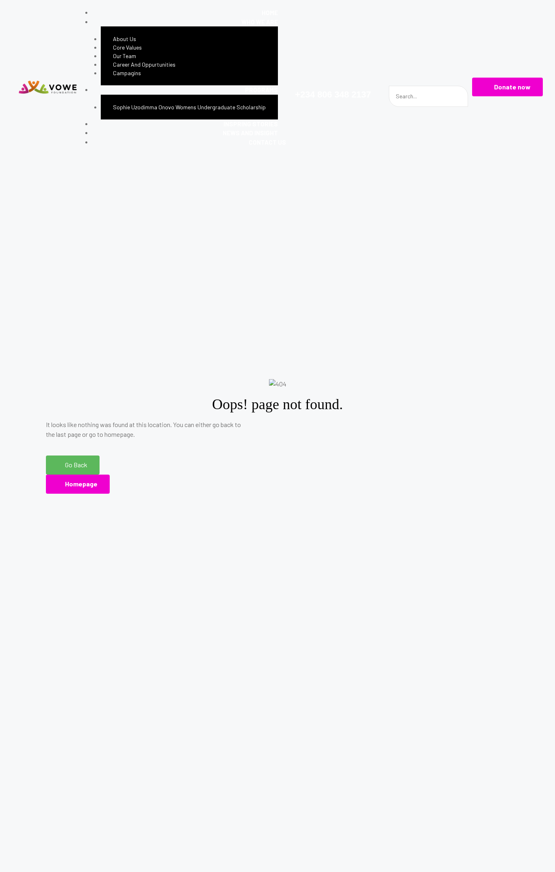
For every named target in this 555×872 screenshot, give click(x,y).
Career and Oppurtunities (144, 64)
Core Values (127, 47)
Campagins (127, 72)
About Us (124, 38)
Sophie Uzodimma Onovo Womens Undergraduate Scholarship (189, 107)
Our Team (124, 55)
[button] (507, 87)
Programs (261, 89)
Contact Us (267, 142)
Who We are (259, 22)
